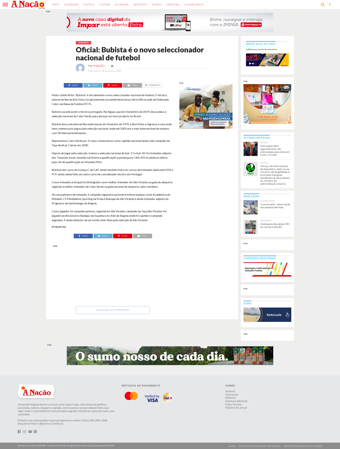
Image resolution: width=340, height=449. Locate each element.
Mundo (157, 4)
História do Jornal (236, 407)
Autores (230, 391)
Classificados (193, 4)
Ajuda (231, 446)
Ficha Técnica (233, 404)
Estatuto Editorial (236, 401)
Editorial (230, 397)
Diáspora (173, 4)
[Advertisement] (113, 274)
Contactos (231, 394)
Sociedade (71, 4)
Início (55, 4)
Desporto (140, 4)
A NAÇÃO (99, 65)
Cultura (104, 4)
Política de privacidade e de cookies (259, 446)
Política (89, 4)
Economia (121, 4)
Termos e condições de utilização (303, 446)
